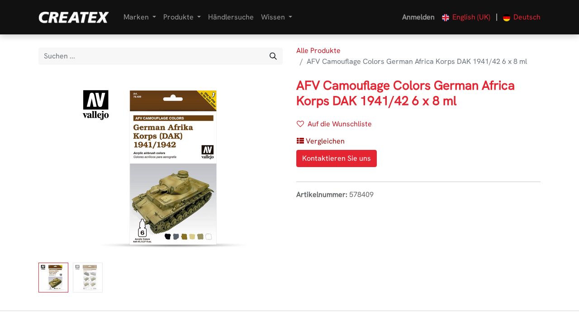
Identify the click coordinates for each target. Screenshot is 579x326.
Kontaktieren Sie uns (336, 158)
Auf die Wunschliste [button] (340, 124)
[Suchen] (273, 56)
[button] (56, 168)
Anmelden (418, 17)
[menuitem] (230, 17)
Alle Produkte (318, 50)
